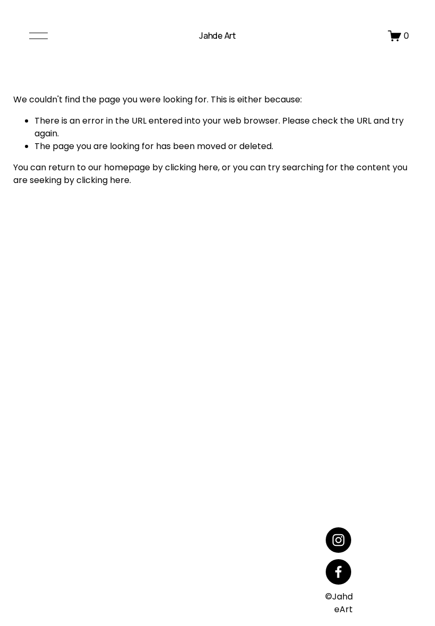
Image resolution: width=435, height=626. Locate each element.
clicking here (191, 167)
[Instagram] (338, 540)
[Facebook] (338, 572)
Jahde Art (217, 35)
